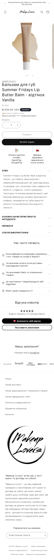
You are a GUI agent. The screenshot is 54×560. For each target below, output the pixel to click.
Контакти (9, 414)
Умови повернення (38, 546)
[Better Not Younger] (28, 364)
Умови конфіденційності (18, 550)
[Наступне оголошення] (49, 3)
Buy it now (27, 142)
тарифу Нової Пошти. (28, 115)
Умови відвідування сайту (17, 396)
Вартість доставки (9, 115)
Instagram (34, 352)
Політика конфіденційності (18, 402)
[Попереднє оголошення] (5, 3)
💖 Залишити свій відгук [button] (27, 321)
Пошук (8, 379)
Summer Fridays (9, 81)
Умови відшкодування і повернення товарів (26, 391)
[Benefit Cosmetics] (16, 364)
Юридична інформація (16, 408)
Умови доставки (13, 385)
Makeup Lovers (21, 546)
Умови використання (39, 550)
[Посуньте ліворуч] (21, 75)
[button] (5, 12)
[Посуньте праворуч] (33, 75)
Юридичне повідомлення (36, 554)
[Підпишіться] (45, 535)
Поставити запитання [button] (27, 327)
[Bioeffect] (40, 364)
